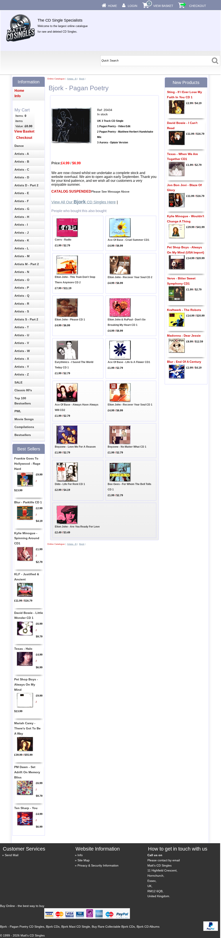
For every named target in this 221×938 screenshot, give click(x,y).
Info (80, 855)
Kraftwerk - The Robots (184, 310)
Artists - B (72, 79)
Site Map (83, 860)
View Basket (163, 6)
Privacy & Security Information (97, 865)
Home (112, 6)
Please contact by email (163, 860)
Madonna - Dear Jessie (184, 335)
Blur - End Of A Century (184, 361)
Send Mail (11, 855)
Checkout (197, 6)
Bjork (81, 79)
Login (132, 6)
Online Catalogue (56, 79)
